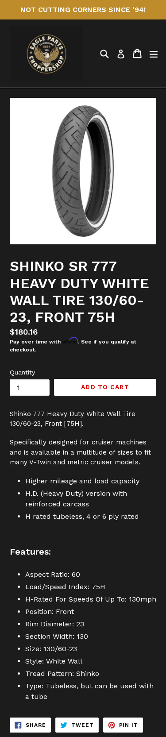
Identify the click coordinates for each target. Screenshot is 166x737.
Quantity (22, 372)
